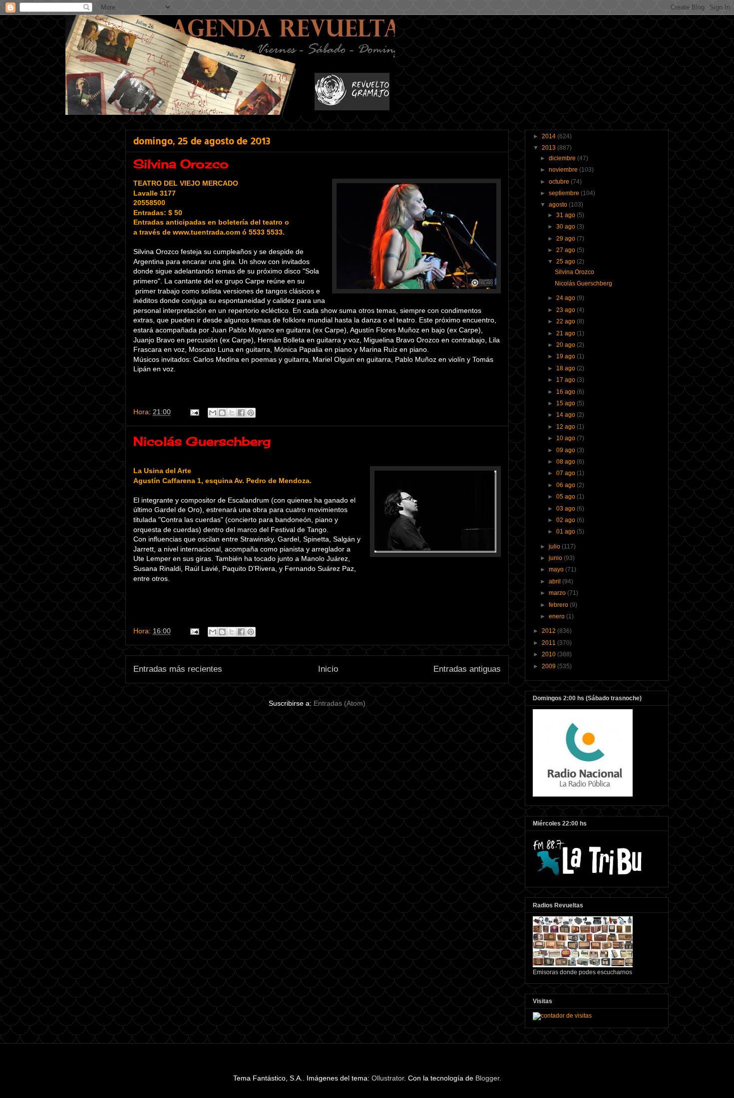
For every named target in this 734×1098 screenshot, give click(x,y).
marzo (558, 592)
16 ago (566, 391)
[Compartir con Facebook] (241, 413)
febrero (559, 604)
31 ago (566, 215)
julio (555, 546)
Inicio (328, 669)
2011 (549, 642)
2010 (549, 654)
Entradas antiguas (467, 669)
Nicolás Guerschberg (202, 441)
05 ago (566, 496)
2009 (549, 666)
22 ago (566, 321)
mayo (557, 569)
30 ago (566, 226)
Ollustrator (387, 1078)
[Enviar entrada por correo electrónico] (194, 412)
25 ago (566, 261)
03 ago (566, 508)
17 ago (566, 379)
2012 (549, 630)
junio (556, 557)
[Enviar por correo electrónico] (213, 413)
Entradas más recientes (177, 669)
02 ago (566, 520)
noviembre (564, 169)
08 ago (566, 461)
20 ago (566, 344)
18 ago (566, 368)
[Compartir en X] (232, 413)
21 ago (566, 333)
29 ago (566, 238)
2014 (549, 136)
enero (557, 616)
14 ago (566, 414)
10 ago (566, 438)
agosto (559, 204)
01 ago (566, 531)
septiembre (565, 193)
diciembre (563, 158)
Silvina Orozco (181, 163)
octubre (560, 181)
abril (555, 581)
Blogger (487, 1078)
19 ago (566, 356)
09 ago (566, 450)
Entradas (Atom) (340, 703)
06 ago (566, 485)
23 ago (566, 309)
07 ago (566, 473)
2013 (549, 147)
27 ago (566, 250)
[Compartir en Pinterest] (251, 413)
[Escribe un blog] (222, 413)
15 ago (566, 403)
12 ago (566, 426)
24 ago (566, 297)
